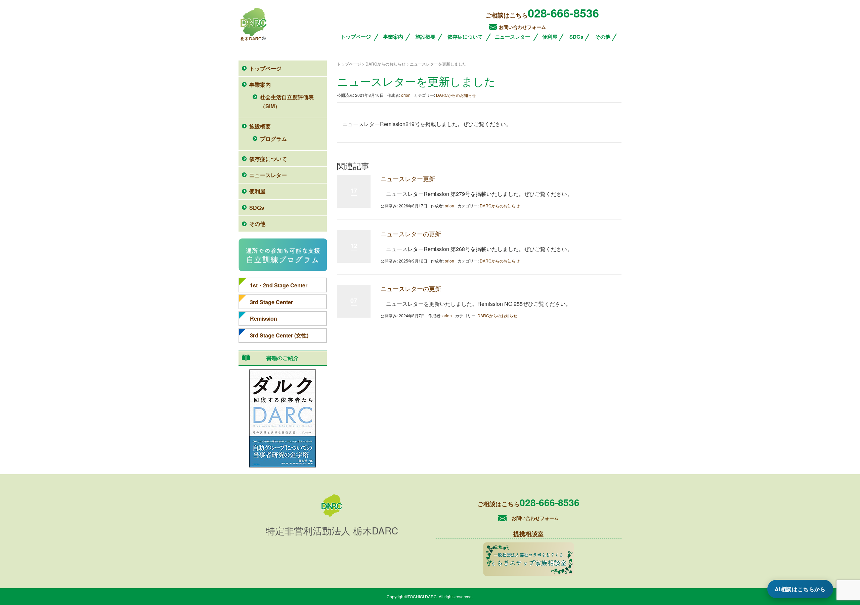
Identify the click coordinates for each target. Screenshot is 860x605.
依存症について (465, 36)
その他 (602, 36)
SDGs (576, 36)
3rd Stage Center (271, 302)
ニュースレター (512, 36)
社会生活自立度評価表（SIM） (287, 101)
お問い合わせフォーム (522, 27)
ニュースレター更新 (408, 178)
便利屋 (549, 36)
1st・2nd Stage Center (278, 285)
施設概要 (425, 36)
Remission (263, 318)
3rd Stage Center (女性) (279, 335)
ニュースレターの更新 (411, 233)
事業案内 (393, 36)
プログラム (273, 139)
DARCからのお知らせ (456, 95)
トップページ (356, 36)
